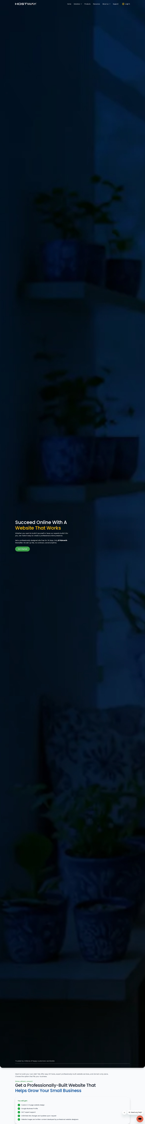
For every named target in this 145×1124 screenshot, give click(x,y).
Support (115, 4)
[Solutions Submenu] (81, 4)
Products (87, 4)
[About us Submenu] (110, 4)
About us (105, 4)
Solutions (77, 4)
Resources (96, 4)
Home (69, 4)
